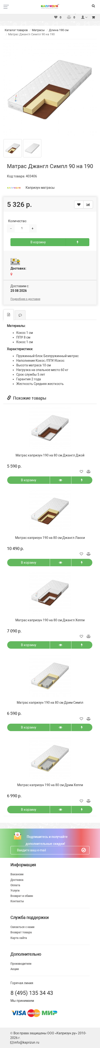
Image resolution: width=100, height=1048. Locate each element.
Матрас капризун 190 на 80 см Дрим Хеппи (50, 785)
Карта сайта (18, 938)
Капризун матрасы (40, 187)
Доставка (16, 880)
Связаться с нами (22, 927)
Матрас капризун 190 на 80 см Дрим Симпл (50, 702)
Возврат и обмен (21, 896)
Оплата (15, 885)
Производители (20, 963)
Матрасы (38, 30)
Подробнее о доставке (25, 299)
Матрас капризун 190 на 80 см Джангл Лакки (50, 538)
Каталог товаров (16, 30)
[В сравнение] (88, 204)
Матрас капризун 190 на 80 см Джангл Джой (50, 455)
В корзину (38, 242)
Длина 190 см (59, 30)
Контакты (17, 901)
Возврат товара (21, 932)
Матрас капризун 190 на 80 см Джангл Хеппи (50, 620)
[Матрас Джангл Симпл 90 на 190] (50, 89)
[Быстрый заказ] (77, 242)
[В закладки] (78, 204)
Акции (14, 969)
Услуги (15, 890)
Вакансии (16, 874)
